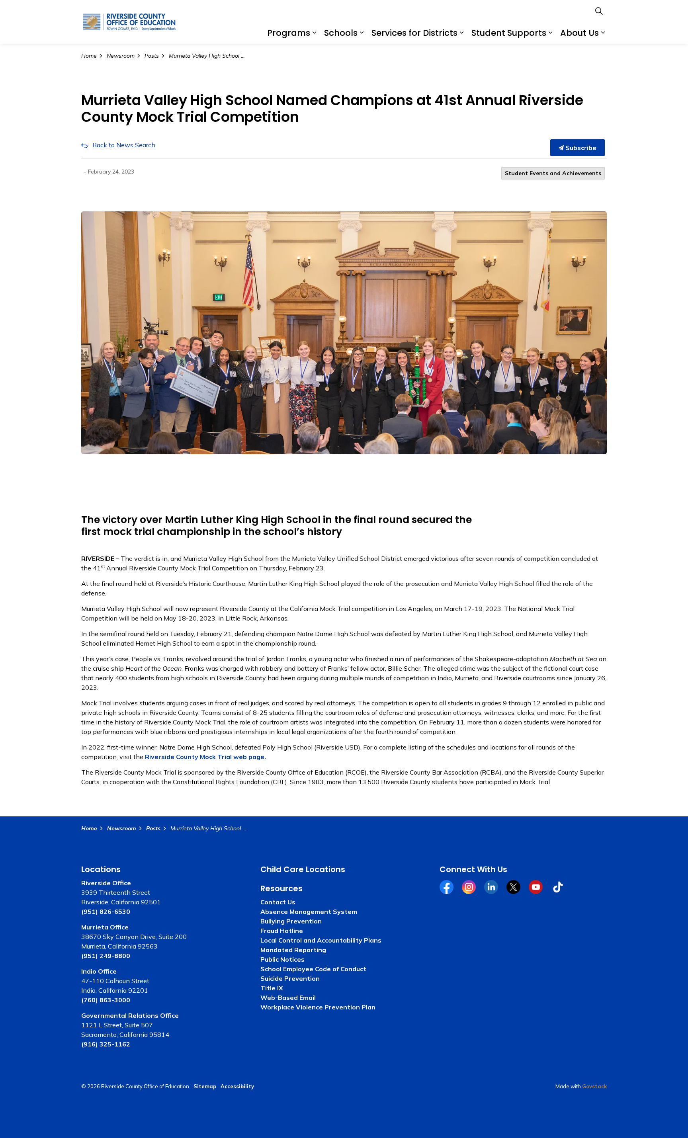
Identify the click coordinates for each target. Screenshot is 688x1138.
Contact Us (277, 902)
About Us (579, 33)
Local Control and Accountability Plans (320, 940)
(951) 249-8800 (105, 956)
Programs (288, 33)
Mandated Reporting (293, 950)
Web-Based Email (288, 997)
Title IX (271, 988)
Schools (341, 33)
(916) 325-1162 (105, 1044)
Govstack (594, 1086)
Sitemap (205, 1086)
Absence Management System (308, 911)
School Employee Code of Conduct (313, 969)
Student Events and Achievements (553, 173)
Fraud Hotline (281, 931)
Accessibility (237, 1086)
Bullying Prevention (291, 921)
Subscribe (580, 148)
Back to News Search (123, 145)
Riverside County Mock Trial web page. (205, 757)
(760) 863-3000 (105, 1000)
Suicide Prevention (290, 978)
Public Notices (282, 959)
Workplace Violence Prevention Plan (317, 1007)
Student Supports (508, 33)
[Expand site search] (599, 11)
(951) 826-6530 (105, 911)
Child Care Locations (302, 869)
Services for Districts (414, 33)
